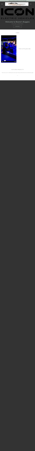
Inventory (17, 26)
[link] (16, 4)
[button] (2, 4)
